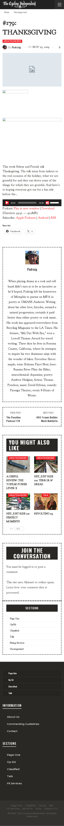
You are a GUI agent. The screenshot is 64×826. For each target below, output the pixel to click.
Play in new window (26, 208)
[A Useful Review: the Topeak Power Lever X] (18, 464)
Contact (12, 731)
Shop (38, 808)
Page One (14, 618)
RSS (53, 218)
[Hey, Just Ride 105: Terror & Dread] (46, 464)
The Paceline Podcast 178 (13, 419)
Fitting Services (17, 642)
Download (47, 208)
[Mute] (47, 202)
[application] (32, 202)
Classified (14, 630)
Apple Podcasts (26, 218)
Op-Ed (13, 624)
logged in (28, 567)
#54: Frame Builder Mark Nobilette (47, 419)
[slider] (55, 202)
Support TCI (50, 808)
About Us (13, 716)
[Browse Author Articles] (32, 257)
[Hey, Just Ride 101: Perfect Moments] (18, 501)
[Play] (7, 202)
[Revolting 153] (46, 501)
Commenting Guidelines (23, 724)
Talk (45, 495)
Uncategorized (12, 41)
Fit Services (14, 783)
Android (43, 218)
